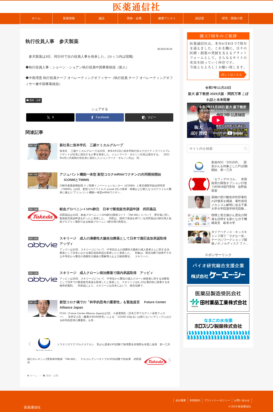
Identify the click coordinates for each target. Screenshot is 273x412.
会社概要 (181, 400)
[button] (149, 117)
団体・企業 (35, 100)
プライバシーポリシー (217, 400)
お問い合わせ (242, 400)
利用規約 (195, 400)
